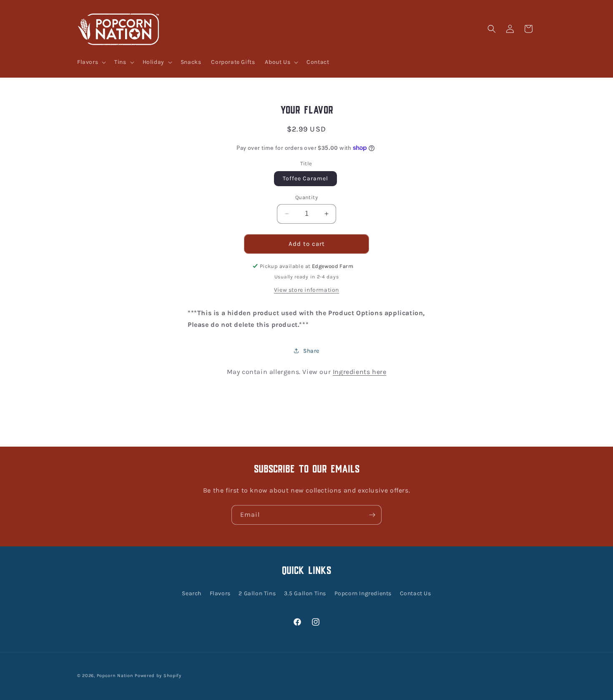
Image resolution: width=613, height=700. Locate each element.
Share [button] (311, 350)
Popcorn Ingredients (363, 592)
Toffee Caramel (305, 178)
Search (191, 592)
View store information (306, 289)
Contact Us (415, 592)
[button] (90, 62)
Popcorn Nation (115, 675)
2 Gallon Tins (257, 592)
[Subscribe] (372, 515)
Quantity (306, 197)
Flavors (220, 592)
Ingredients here (360, 372)
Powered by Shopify (158, 675)
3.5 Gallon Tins (305, 592)
